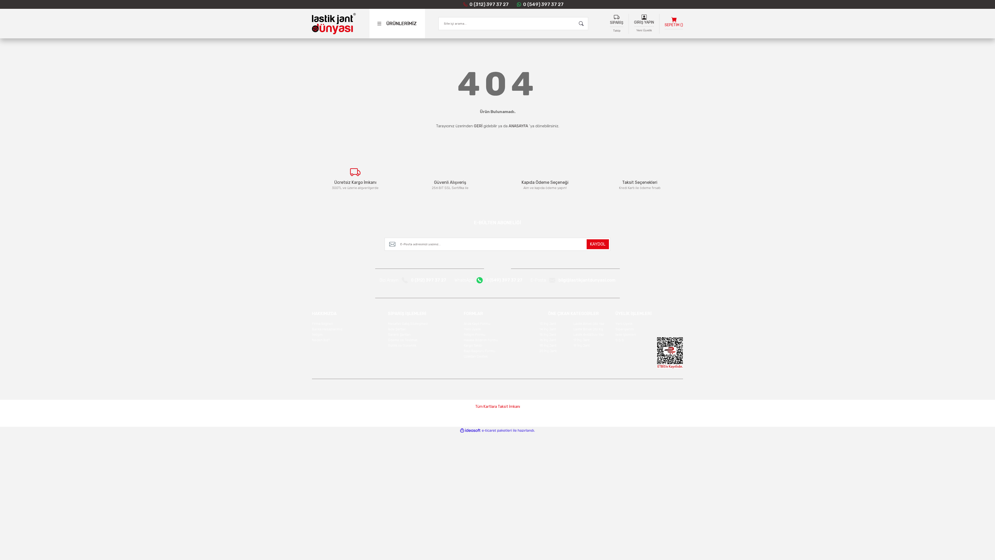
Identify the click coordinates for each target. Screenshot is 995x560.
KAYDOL (598, 244)
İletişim (317, 335)
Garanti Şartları (399, 335)
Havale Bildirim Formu (481, 340)
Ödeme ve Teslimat (402, 340)
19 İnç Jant (581, 345)
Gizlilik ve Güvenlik (402, 345)
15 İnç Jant (547, 335)
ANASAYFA (518, 126)
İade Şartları (397, 329)
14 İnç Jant (547, 329)
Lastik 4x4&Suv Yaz (588, 335)
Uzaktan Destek (476, 356)
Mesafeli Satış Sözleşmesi (408, 324)
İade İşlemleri (625, 335)
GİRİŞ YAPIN (644, 22)
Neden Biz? (321, 340)
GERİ (478, 126)
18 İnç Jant (547, 345)
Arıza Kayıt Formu (477, 324)
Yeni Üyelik (644, 30)
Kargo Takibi (473, 345)
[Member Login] (644, 17)
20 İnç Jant (548, 351)
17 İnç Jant (581, 340)
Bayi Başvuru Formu (479, 351)
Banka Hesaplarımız (327, 329)
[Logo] (334, 23)
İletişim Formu (474, 335)
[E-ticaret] (497, 430)
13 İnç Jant (547, 324)
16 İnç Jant (547, 340)
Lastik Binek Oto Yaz (588, 324)
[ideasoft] (470, 430)
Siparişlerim (624, 329)
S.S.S (619, 340)
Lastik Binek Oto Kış (588, 329)
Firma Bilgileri (322, 324)
